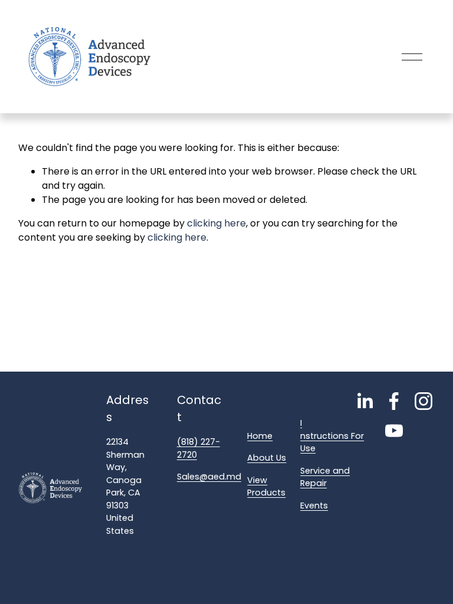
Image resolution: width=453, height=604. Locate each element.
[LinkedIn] (364, 401)
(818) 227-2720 (198, 448)
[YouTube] (394, 430)
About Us (266, 458)
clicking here (216, 223)
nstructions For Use (332, 442)
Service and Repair (325, 477)
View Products (266, 486)
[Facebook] (394, 401)
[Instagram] (423, 401)
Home (260, 436)
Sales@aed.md (209, 476)
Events (314, 505)
